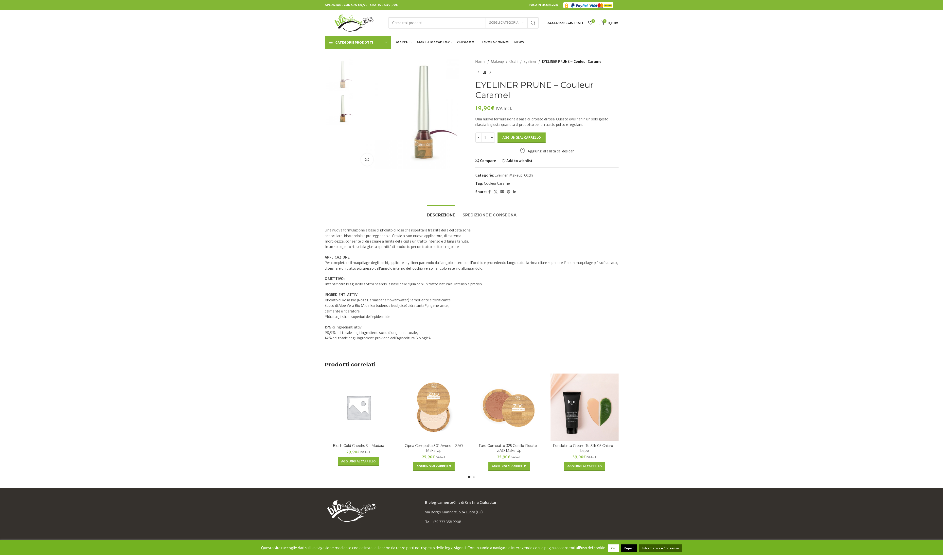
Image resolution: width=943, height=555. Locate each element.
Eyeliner (530, 61)
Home (480, 61)
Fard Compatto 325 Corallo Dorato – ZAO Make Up (509, 448)
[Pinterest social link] (508, 192)
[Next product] (490, 72)
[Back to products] (484, 72)
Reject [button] (629, 548)
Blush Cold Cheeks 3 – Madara (358, 445)
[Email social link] (502, 192)
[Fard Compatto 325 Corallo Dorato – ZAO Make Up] (509, 407)
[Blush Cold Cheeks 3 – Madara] (359, 407)
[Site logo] (354, 22)
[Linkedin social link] (515, 192)
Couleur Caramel (497, 183)
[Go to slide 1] (469, 477)
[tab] (441, 212)
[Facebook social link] (490, 192)
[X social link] (496, 192)
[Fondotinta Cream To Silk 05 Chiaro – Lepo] (585, 407)
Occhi (513, 61)
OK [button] (613, 548)
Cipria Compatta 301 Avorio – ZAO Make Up (434, 448)
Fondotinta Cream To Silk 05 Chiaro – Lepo (584, 448)
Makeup (497, 61)
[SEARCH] (533, 23)
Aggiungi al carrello (521, 137)
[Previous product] (478, 72)
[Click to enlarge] (367, 159)
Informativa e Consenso (660, 548)
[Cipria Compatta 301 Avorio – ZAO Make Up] (434, 407)
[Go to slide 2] (474, 477)
